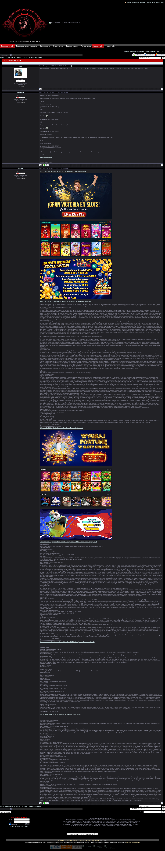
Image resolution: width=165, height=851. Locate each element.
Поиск (158, 51)
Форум (2, 57)
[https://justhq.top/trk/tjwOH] (76, 466)
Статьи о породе (58, 46)
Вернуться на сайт (7, 46)
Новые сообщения (130, 51)
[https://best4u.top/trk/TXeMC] (76, 219)
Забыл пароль (14, 826)
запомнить (14, 824)
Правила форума (150, 51)
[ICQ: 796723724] (46, 803)
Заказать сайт (98, 46)
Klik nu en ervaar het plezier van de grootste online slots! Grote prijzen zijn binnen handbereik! (67, 642)
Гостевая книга (86, 46)
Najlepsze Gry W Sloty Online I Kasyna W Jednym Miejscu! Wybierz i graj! (61, 428)
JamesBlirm (20, 92)
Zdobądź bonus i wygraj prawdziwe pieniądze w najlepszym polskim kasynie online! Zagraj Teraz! (68, 541)
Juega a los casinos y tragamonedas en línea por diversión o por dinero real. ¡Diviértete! (65, 301)
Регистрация (24, 826)
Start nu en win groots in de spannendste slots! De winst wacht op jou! (60, 714)
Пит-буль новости (72, 46)
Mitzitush (20, 168)
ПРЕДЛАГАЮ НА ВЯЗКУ (20, 57)
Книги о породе (45, 46)
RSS (163, 51)
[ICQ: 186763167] (46, 165)
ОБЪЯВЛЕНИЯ (9, 57)
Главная (129, 2)
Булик (20, 66)
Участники (140, 51)
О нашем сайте (110, 46)
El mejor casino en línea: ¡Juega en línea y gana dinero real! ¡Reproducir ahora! (63, 171)
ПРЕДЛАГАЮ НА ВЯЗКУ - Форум (141, 2)
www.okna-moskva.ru (46, 157)
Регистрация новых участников (26, 46)
